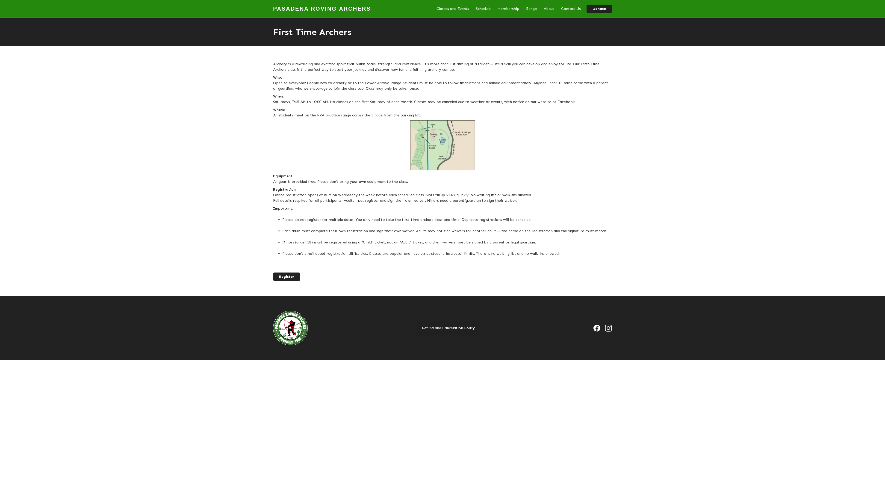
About (549, 8)
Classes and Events (453, 8)
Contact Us (571, 8)
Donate (599, 8)
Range (531, 8)
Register (286, 276)
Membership (508, 8)
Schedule (483, 8)
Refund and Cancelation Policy (448, 328)
